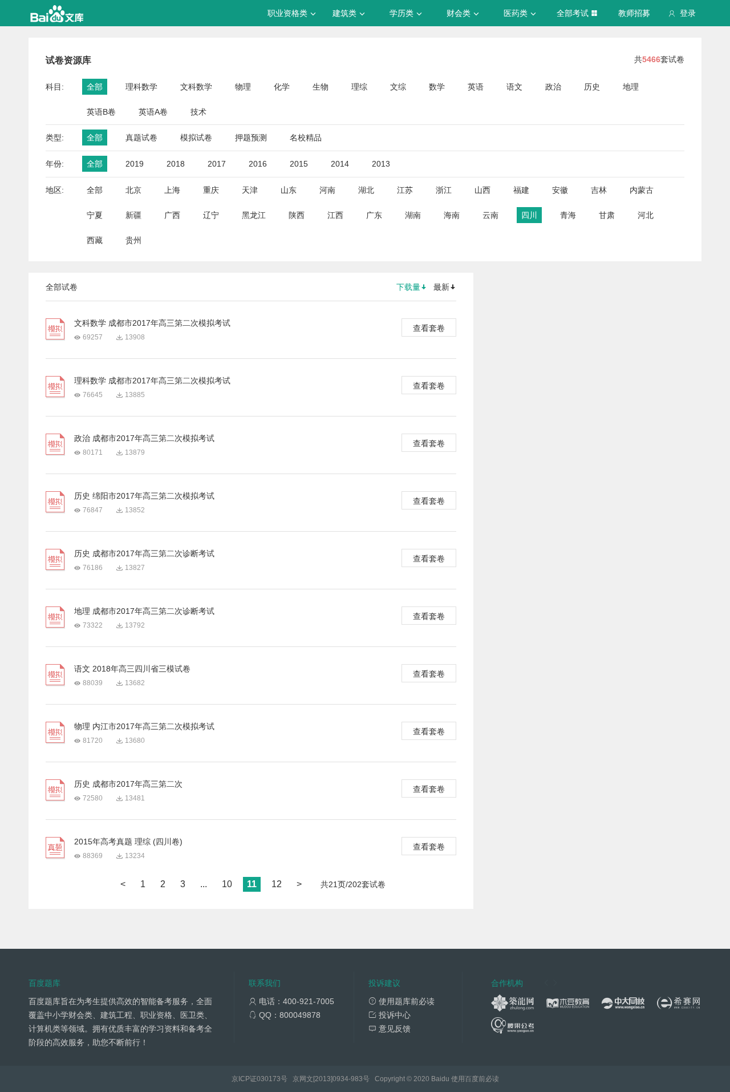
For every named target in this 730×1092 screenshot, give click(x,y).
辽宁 (211, 215)
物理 (243, 86)
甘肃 (607, 215)
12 (276, 884)
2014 (340, 163)
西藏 (95, 240)
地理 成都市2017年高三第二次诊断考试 (144, 611)
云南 (490, 215)
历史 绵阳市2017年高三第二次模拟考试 (144, 495)
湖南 (413, 215)
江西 (335, 215)
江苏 (405, 190)
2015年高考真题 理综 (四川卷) (128, 841)
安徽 (560, 190)
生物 (320, 86)
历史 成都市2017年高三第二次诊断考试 (144, 553)
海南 (452, 215)
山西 (482, 190)
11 (252, 884)
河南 (327, 190)
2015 (299, 163)
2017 (217, 163)
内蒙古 (642, 190)
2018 (176, 163)
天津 (250, 190)
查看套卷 (429, 328)
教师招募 (634, 13)
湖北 (366, 190)
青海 (568, 215)
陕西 (297, 215)
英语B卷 (101, 111)
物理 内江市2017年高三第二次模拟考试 (144, 726)
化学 (282, 86)
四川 (529, 215)
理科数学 (141, 86)
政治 (553, 86)
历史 (592, 86)
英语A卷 (153, 111)
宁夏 (95, 215)
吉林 (599, 190)
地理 (631, 86)
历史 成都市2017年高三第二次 (128, 783)
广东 (374, 215)
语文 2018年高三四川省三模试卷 (132, 668)
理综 (359, 86)
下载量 (408, 287)
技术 (198, 111)
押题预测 (251, 137)
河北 (646, 215)
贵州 (133, 240)
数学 (437, 86)
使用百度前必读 (475, 1079)
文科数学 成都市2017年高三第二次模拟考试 (152, 322)
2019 (134, 163)
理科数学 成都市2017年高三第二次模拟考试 (152, 380)
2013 (381, 163)
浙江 (444, 190)
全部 (95, 86)
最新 (441, 287)
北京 (133, 190)
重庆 (211, 190)
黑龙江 (254, 215)
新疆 (133, 215)
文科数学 (196, 86)
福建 (521, 190)
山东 (289, 190)
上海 (172, 190)
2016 (258, 163)
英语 (476, 86)
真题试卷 (141, 137)
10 (227, 884)
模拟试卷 (196, 137)
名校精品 (306, 137)
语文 (514, 86)
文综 (398, 86)
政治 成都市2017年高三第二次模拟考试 (144, 438)
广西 (172, 215)
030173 (269, 1079)
